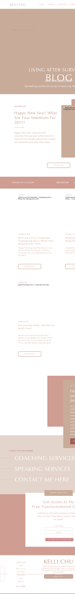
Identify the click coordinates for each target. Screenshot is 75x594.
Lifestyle (21, 195)
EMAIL (58, 532)
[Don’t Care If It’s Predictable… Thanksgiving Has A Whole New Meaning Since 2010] (35, 212)
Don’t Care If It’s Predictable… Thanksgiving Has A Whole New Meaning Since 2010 (36, 241)
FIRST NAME (58, 526)
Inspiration (22, 282)
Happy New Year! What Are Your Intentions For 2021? (35, 118)
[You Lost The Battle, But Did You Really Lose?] (35, 300)
